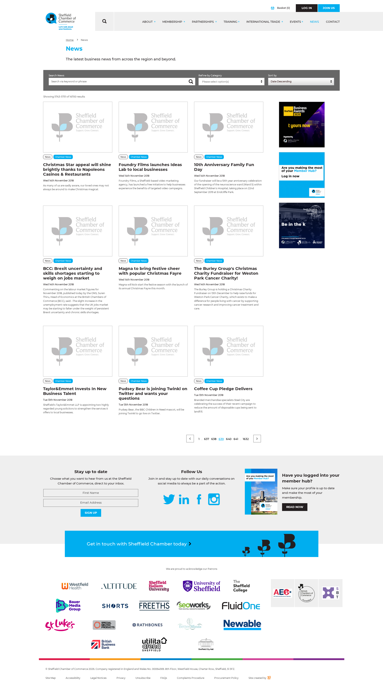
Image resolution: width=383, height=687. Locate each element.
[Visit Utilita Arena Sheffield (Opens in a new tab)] (155, 644)
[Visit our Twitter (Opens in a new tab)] (169, 499)
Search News (56, 75)
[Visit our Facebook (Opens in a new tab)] (199, 499)
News (314, 22)
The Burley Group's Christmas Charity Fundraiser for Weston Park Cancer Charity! (226, 273)
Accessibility (73, 677)
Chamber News (63, 157)
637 (206, 439)
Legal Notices (98, 677)
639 (221, 439)
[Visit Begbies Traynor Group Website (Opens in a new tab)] (306, 593)
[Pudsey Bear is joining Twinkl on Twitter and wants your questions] (153, 351)
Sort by (272, 75)
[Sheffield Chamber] (60, 21)
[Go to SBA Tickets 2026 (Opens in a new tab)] (302, 125)
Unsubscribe (142, 677)
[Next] (257, 438)
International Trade (263, 22)
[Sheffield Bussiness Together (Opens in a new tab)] (331, 593)
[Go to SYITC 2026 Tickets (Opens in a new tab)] (302, 225)
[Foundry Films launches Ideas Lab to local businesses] (153, 127)
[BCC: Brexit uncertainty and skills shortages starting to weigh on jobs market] (77, 231)
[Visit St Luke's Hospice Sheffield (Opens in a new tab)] (60, 625)
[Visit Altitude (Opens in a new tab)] (119, 586)
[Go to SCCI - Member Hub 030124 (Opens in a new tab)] (302, 175)
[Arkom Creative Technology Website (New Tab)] (269, 678)
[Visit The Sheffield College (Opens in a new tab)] (241, 586)
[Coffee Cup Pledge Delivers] (228, 351)
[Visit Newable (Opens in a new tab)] (242, 625)
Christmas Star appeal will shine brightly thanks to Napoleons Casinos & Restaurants (77, 169)
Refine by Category (210, 75)
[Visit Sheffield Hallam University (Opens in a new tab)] (159, 586)
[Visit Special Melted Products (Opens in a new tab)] (104, 625)
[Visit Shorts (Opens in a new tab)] (115, 606)
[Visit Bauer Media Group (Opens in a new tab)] (68, 606)
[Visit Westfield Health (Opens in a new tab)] (75, 586)
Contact (333, 22)
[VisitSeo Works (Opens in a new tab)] (194, 606)
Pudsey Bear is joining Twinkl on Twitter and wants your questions (153, 393)
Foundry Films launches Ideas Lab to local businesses (150, 167)
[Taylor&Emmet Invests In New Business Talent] (77, 351)
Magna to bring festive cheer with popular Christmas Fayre (150, 271)
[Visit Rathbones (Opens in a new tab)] (147, 625)
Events (295, 22)
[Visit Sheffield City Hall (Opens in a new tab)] (206, 644)
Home (70, 39)
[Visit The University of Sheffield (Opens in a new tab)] (202, 586)
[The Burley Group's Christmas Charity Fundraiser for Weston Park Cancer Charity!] (228, 231)
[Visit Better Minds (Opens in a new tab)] (191, 625)
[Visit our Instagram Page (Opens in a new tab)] (214, 499)
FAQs (163, 677)
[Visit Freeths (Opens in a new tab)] (154, 606)
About (147, 22)
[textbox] (232, 81)
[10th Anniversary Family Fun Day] (228, 127)
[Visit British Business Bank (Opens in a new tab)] (103, 644)
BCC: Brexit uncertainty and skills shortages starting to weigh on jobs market (72, 273)
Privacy (120, 677)
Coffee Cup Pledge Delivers (223, 388)
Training (230, 22)
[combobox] (231, 81)
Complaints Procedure (190, 677)
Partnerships (203, 22)
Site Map (50, 677)
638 (213, 439)
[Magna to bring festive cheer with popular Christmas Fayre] (153, 231)
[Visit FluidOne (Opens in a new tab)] (241, 606)
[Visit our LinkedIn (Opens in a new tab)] (184, 499)
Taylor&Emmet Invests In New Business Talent (75, 391)
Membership (172, 22)
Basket (283, 7)
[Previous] (190, 438)
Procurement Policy (226, 677)
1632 (246, 439)
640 (228, 439)
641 (236, 439)
